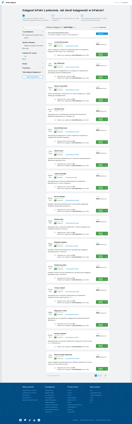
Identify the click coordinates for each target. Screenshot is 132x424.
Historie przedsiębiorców (96, 395)
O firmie (69, 390)
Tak (25, 56)
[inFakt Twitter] (25, 420)
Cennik (69, 395)
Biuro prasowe (26, 395)
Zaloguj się (125, 2)
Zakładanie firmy (49, 390)
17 (105, 375)
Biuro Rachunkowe (49, 395)
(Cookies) (108, 420)
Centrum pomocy (26, 397)
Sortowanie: (99, 27)
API (91, 402)
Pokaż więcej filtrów (32, 77)
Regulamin (75, 420)
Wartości (70, 392)
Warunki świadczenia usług (86, 420)
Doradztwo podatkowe (50, 400)
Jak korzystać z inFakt (95, 392)
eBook (91, 400)
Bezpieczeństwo (72, 400)
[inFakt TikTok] (30, 420)
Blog (91, 390)
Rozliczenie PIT (49, 412)
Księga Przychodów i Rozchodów (33, 45)
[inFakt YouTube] (34, 420)
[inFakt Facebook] (20, 420)
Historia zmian (71, 412)
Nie (25, 59)
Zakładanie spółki (49, 392)
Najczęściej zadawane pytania (30, 400)
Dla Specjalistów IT (72, 407)
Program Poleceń (72, 397)
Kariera (69, 402)
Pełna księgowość (49, 397)
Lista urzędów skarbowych (51, 409)
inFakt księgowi (11, 2)
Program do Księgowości (51, 407)
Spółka (26, 38)
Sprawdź (100, 33)
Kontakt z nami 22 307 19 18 (29, 390)
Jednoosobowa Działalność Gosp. (33, 35)
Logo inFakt (3, 2)
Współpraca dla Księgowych (75, 404)
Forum (91, 397)
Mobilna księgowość (50, 402)
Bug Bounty (70, 409)
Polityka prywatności (100, 420)
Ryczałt (26, 48)
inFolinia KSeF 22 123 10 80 (29, 392)
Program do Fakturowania (51, 404)
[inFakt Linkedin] (39, 420)
